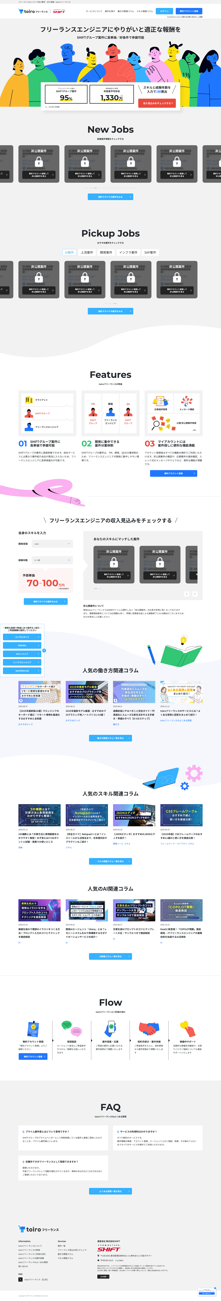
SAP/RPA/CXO (22, 670)
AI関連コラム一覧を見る (110, 956)
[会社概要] (103, 1276)
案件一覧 (61, 1245)
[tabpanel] (35, 279)
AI (19, 942)
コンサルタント (22, 636)
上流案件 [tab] (87, 252)
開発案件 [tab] (106, 252)
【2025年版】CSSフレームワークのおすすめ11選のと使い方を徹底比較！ (181, 806)
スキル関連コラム (145, 11)
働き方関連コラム (126, 11)
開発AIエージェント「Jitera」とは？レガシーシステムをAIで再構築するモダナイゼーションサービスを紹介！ (87, 902)
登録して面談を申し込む (207, 1293)
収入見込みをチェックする (157, 103)
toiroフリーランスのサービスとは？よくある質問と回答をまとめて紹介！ (181, 683)
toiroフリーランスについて (30, 1245)
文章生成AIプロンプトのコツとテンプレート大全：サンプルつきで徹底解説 (133, 901)
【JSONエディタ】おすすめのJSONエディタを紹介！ (132, 806)
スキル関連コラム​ (65, 1258)
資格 (20, 847)
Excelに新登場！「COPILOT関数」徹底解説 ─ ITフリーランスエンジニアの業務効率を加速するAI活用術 (181, 901)
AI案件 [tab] (69, 252)
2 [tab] (110, 303)
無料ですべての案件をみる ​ (110, 196)
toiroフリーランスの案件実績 (31, 1258)
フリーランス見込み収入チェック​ (72, 1250)
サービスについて (94, 11)
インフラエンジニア (22, 662)
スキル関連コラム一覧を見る (110, 861)
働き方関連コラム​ (65, 1254)
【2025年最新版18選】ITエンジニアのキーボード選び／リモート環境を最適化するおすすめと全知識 (39, 683)
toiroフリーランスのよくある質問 (176, 720)
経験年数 (23, 560)
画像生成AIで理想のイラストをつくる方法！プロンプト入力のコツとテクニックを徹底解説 (38, 901)
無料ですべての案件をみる (46, 601)
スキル (69, 847)
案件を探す (110, 11)
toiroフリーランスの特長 (29, 1250)
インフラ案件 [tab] (128, 252)
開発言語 (23, 543)
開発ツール (118, 843)
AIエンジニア (22, 653)
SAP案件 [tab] (150, 252)
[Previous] (186, 594)
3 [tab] (114, 303)
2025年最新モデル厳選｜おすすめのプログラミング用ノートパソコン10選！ (86, 683)
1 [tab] (106, 303)
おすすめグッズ (25, 724)
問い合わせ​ (23, 1266)
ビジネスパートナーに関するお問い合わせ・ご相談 (185, 17)
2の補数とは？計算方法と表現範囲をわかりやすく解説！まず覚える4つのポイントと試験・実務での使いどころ (39, 807)
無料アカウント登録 (173, 473)
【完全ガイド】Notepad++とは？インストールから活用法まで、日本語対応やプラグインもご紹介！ (86, 806)
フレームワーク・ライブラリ (173, 843)
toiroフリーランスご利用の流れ (32, 1254)
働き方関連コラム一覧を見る (110, 738)
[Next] (194, 594)
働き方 (116, 724)
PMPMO (22, 645)
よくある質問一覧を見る (110, 1191)
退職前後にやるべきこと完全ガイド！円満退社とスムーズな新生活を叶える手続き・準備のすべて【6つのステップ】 (134, 684)
